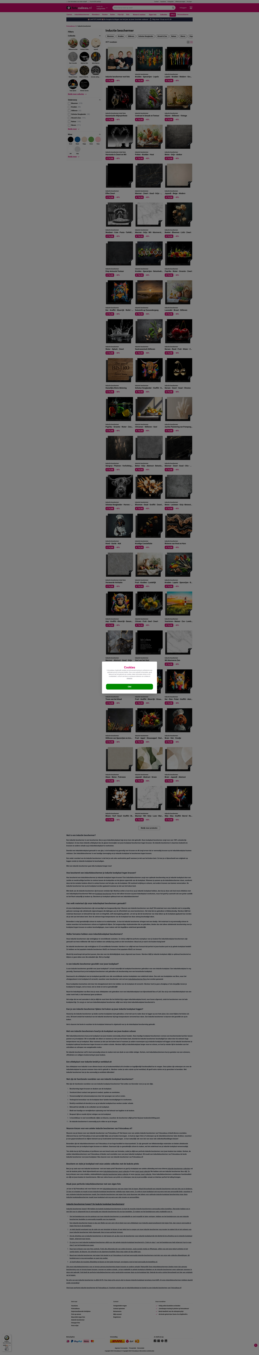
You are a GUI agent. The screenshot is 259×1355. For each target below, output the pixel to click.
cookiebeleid (113, 676)
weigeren (129, 678)
